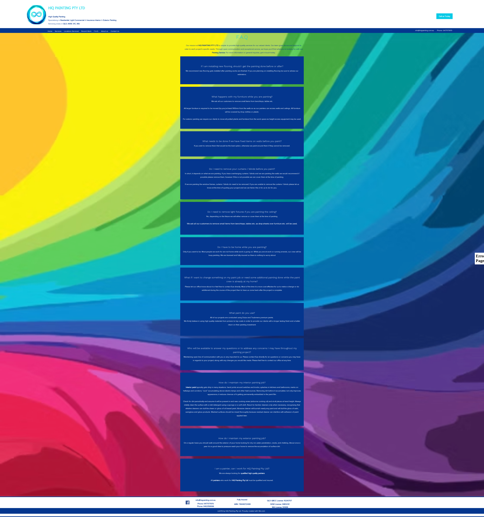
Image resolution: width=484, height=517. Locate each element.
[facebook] (187, 502)
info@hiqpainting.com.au (424, 30)
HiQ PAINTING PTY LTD (66, 8)
